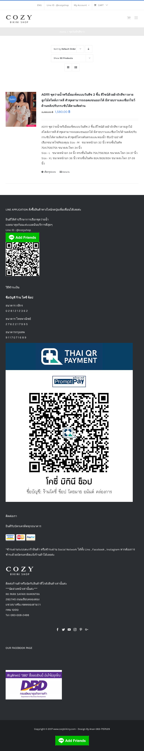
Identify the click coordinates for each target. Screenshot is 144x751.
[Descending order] (88, 49)
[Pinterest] (80, 629)
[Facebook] (57, 629)
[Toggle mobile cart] (129, 18)
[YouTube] (69, 629)
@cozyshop (23, 230)
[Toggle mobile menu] (136, 18)
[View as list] (75, 67)
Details (66, 172)
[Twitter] (63, 629)
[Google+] (86, 629)
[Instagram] (75, 629)
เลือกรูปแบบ (50, 172)
